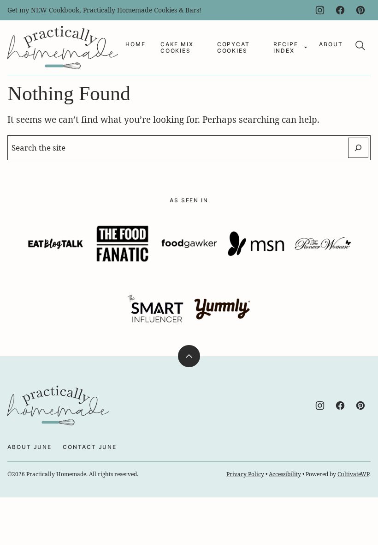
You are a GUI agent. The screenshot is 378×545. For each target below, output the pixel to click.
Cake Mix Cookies (177, 47)
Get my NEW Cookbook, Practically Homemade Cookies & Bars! (104, 10)
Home (135, 44)
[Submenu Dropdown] (305, 47)
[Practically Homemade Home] (62, 47)
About (331, 44)
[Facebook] (340, 10)
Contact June (90, 446)
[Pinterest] (360, 10)
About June (29, 446)
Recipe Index (285, 47)
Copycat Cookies (233, 47)
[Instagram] (320, 10)
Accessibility (285, 474)
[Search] (360, 46)
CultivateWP (353, 474)
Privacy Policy (245, 474)
